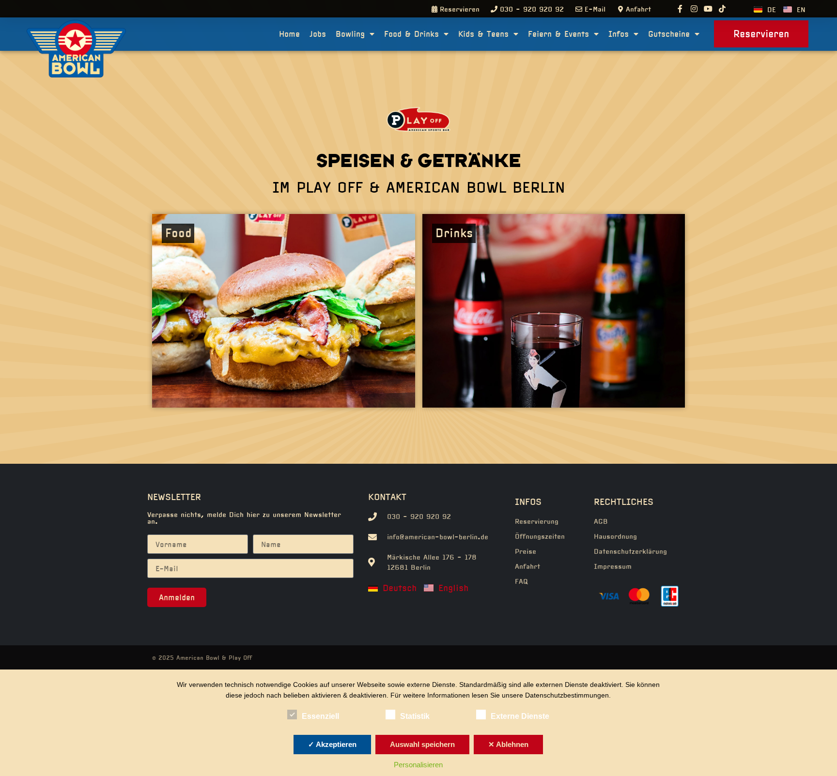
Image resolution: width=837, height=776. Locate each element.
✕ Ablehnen (508, 744)
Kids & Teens (483, 34)
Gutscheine (669, 34)
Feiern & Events (558, 34)
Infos (618, 34)
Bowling (350, 34)
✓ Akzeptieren (332, 744)
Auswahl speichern (422, 744)
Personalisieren (418, 765)
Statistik (415, 716)
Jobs (318, 34)
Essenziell (320, 716)
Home (289, 34)
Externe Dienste (520, 716)
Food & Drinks (411, 34)
